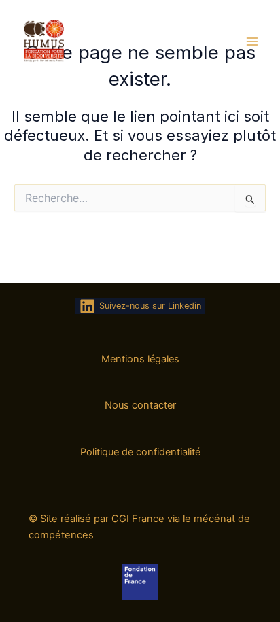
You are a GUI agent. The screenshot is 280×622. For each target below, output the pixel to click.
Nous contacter (140, 405)
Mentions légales (140, 359)
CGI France (137, 519)
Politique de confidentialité (140, 452)
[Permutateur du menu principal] (252, 41)
